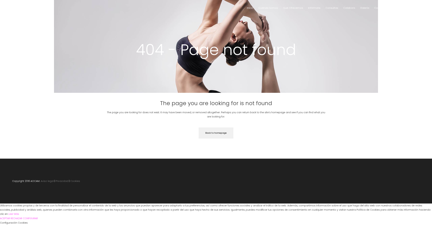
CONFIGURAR (30, 218)
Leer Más (13, 214)
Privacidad (62, 181)
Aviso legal (47, 181)
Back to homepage (216, 132)
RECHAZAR (16, 218)
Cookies (75, 181)
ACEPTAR (5, 218)
